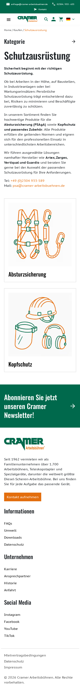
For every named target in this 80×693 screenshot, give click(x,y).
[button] (53, 19)
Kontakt (43, 9)
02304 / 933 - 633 (65, 4)
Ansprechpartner (17, 576)
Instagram (12, 615)
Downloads (13, 537)
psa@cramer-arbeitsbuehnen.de (39, 185)
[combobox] (70, 19)
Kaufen (18, 30)
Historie (10, 583)
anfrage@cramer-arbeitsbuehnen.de (29, 4)
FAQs (8, 523)
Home (7, 30)
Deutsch (70, 19)
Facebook (11, 622)
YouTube (11, 629)
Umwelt (10, 530)
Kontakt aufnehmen (23, 497)
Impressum (13, 667)
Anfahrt (10, 590)
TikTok (9, 636)
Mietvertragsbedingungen (25, 655)
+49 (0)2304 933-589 (28, 181)
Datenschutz (14, 544)
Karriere (10, 569)
